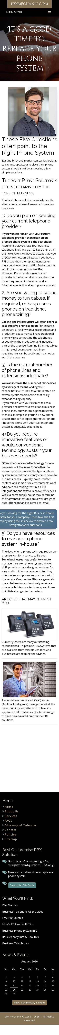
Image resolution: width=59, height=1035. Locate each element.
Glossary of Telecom (20, 825)
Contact (11, 830)
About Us (12, 811)
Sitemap (11, 839)
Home (9, 807)
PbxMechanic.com (29, 4)
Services (11, 816)
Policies (11, 834)
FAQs (8, 820)
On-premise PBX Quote (22, 885)
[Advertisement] (29, 758)
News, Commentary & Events (29, 1002)
